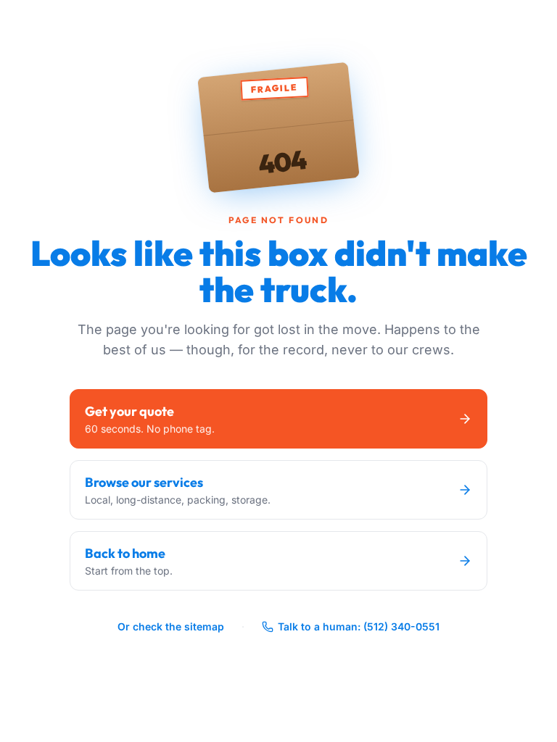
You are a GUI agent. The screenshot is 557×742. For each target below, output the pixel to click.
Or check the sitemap (170, 626)
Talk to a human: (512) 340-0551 (359, 626)
